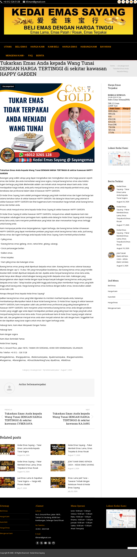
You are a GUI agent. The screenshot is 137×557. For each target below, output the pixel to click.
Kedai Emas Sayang (37, 553)
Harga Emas (113, 302)
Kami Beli (111, 297)
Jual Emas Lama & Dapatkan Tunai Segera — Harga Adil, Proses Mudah (29, 481)
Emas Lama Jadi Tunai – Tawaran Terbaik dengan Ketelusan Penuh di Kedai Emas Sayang (79, 483)
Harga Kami (112, 291)
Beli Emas (112, 285)
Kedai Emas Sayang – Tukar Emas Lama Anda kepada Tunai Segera (29, 448)
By (51, 370)
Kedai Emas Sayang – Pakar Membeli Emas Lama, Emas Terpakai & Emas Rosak (80, 448)
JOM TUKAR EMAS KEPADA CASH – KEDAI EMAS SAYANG (81, 463)
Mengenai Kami (114, 308)
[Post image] (7, 449)
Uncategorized (8, 86)
